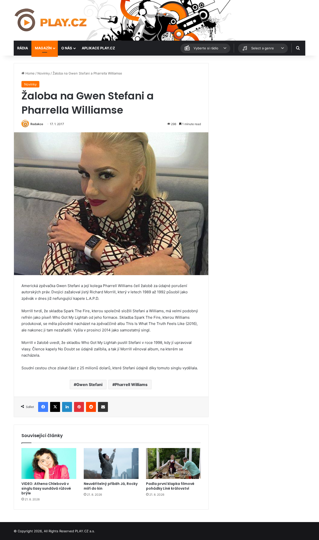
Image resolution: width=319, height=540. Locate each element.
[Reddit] (91, 407)
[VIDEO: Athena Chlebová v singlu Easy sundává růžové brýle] (48, 463)
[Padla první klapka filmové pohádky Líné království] (173, 463)
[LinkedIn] (67, 407)
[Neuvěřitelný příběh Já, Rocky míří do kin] (111, 463)
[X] (55, 407)
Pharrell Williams (131, 384)
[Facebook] (43, 407)
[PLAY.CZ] (51, 20)
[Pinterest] (79, 407)
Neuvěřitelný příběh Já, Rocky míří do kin (111, 486)
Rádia (22, 48)
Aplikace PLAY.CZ (98, 48)
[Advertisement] (259, 98)
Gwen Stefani (89, 384)
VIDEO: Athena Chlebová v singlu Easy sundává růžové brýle (46, 488)
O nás (66, 48)
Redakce (36, 124)
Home (29, 73)
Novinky (43, 73)
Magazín (43, 48)
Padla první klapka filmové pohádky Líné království (170, 486)
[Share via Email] (103, 407)
